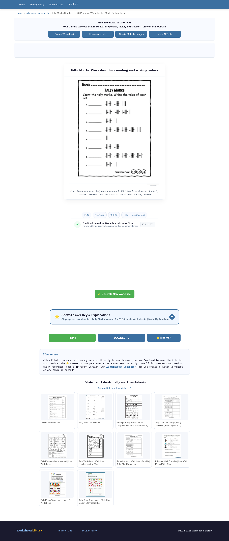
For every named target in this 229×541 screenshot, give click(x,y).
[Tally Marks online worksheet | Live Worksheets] (57, 446)
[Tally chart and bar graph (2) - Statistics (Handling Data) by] (172, 407)
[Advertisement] (114, 260)
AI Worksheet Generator (121, 366)
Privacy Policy (37, 4)
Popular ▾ (73, 4)
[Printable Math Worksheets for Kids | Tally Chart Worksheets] (134, 446)
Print (72, 337)
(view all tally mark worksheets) (114, 388)
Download (121, 337)
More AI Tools (165, 34)
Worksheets (29, 530)
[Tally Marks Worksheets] (57, 407)
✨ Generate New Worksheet (114, 294)
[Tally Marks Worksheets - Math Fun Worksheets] (57, 484)
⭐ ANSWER (163, 337)
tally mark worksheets (37, 13)
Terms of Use (56, 4)
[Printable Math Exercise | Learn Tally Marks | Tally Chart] (172, 446)
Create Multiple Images (131, 34)
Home (22, 4)
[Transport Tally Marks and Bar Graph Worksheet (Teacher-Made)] (134, 407)
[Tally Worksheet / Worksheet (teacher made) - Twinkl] (95, 446)
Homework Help (97, 34)
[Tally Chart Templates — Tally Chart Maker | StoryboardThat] (95, 484)
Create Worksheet (64, 34)
